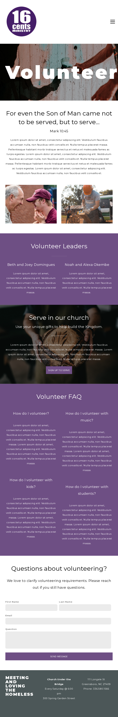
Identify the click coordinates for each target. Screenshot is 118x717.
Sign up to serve (59, 370)
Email (8, 615)
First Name (12, 602)
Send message (59, 656)
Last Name (65, 602)
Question (11, 629)
